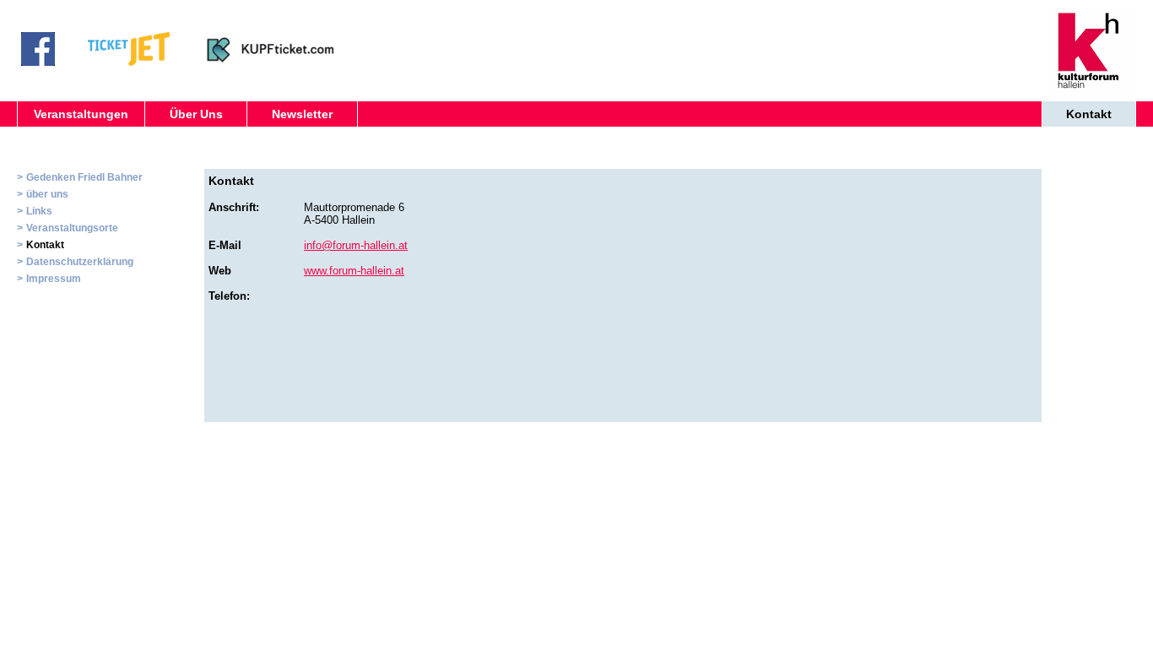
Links (39, 211)
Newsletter (302, 114)
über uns (47, 194)
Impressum (53, 279)
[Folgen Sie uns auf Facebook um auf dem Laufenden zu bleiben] (38, 61)
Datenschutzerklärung (79, 262)
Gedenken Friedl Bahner (84, 177)
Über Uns (196, 114)
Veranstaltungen (81, 114)
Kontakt (1089, 114)
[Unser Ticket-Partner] (128, 61)
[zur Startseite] (1089, 88)
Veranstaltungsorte (72, 228)
